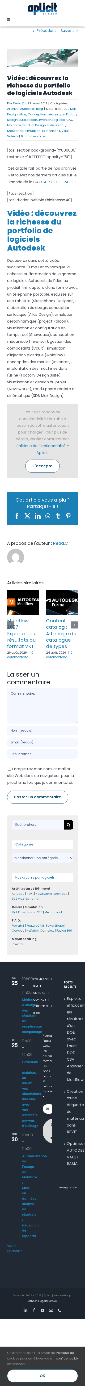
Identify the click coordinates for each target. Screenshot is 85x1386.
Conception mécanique (46, 114)
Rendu (60, 125)
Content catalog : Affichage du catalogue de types (61, 633)
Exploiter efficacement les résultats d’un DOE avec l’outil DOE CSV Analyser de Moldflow (69, 1039)
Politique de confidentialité (67, 1355)
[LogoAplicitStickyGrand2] (42, 4)
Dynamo (32, 899)
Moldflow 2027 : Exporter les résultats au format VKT (21, 633)
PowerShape (55, 926)
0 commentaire (33, 136)
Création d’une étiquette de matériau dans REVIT (69, 1112)
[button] (10, 624)
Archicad (61, 894)
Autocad (18, 894)
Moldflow (14, 125)
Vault (65, 131)
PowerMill (18, 926)
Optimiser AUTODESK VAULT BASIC (69, 1153)
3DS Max (18, 899)
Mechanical (53, 912)
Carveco (18, 931)
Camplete (47, 931)
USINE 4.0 (39, 993)
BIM (35, 986)
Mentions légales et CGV (43, 1301)
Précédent (46, 30)
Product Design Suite (38, 125)
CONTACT (39, 999)
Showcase (15, 131)
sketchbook (51, 131)
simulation (33, 131)
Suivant (67, 30)
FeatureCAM (35, 926)
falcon (32, 120)
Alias (22, 114)
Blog (39, 109)
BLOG (36, 1013)
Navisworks (44, 894)
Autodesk (27, 109)
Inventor (44, 120)
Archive (13, 109)
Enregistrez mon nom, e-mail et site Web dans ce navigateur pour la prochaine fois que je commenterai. (40, 775)
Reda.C (18, 103)
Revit (30, 894)
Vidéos (12, 136)
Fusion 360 (34, 912)
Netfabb (32, 931)
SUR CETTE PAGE (58, 182)
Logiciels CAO (62, 120)
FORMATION (41, 979)
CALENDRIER (41, 1006)
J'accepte (42, 466)
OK (42, 1375)
